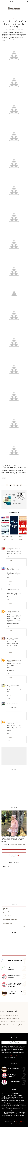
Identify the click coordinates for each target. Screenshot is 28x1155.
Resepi (21, 1110)
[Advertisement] (14, 789)
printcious (7, 1110)
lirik (13, 1104)
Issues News (13, 1100)
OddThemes (18, 1123)
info (14, 18)
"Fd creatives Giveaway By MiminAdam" (9, 1018)
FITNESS (18, 1097)
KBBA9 (22, 1100)
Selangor (22, 1112)
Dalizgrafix (10, 1097)
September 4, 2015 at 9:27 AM (13, 722)
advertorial (15, 1093)
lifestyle (9, 1104)
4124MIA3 (9, 611)
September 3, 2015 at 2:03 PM (13, 639)
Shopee (9, 1113)
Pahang (22, 1107)
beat (8, 685)
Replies (10, 560)
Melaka (9, 1105)
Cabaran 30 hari (17, 1095)
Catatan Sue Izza (7, 923)
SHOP (5, 1113)
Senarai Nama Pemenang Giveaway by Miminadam (12, 1025)
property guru (13, 1110)
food (22, 1097)
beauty (10, 1095)
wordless (3, 1117)
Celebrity (4, 1097)
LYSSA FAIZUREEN (11, 660)
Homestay (16, 1098)
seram (2, 1113)
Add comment (4, 745)
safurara (9, 548)
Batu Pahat (4, 1095)
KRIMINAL (8, 1102)
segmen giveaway (15, 1112)
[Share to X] (10, 485)
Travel (17, 1115)
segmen (9, 1112)
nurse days (18, 1107)
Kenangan (3, 1102)
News (13, 1107)
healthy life (11, 1098)
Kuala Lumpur (14, 1102)
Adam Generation (5, 1094)
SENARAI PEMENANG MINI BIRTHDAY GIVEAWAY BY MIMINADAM (15, 985)
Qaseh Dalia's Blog (8, 912)
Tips (14, 1115)
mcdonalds (21, 1104)
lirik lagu (16, 1104)
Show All (25, 926)
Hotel (20, 1099)
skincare (17, 1113)
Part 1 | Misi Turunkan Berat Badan (9, 1015)
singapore (13, 1113)
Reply (8, 556)
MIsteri (21, 1105)
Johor (18, 1100)
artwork (22, 1094)
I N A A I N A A (10, 638)
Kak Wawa (9, 703)
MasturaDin (10, 722)
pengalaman (9, 1108)
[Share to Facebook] (7, 485)
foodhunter (5, 1099)
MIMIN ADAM (20, 1121)
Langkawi (20, 1102)
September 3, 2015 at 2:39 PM (14, 661)
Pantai (25, 1107)
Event (14, 1097)
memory (17, 1105)
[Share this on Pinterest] (14, 485)
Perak (13, 1108)
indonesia (3, 1100)
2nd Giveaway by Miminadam (15, 960)
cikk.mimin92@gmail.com (17, 844)
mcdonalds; (4, 1105)
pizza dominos (18, 1108)
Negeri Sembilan (8, 1107)
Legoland (3, 1104)
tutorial (22, 1115)
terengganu (10, 1115)
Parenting (3, 1108)
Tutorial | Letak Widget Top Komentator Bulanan (12, 1021)
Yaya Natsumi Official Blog (10, 919)
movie (2, 1107)
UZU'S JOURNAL (7, 915)
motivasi (24, 1105)
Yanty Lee (5, 908)
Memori (13, 1105)
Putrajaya (18, 1110)
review (4, 1112)
